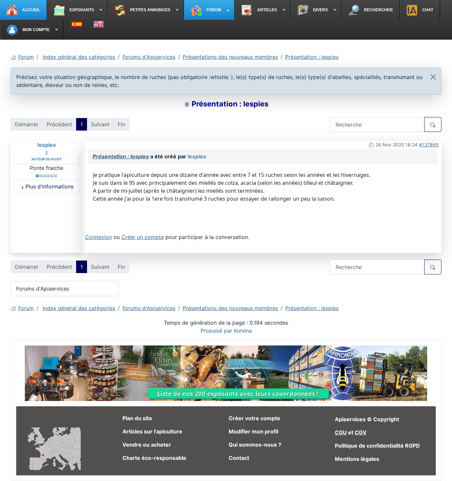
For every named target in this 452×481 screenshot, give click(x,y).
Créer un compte (142, 237)
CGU (341, 432)
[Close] (433, 77)
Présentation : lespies (121, 156)
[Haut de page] (440, 469)
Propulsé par (217, 330)
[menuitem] (23, 10)
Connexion (98, 237)
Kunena (243, 330)
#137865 (429, 144)
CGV (361, 432)
